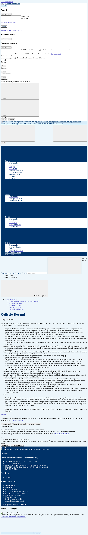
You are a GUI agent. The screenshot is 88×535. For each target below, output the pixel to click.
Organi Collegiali (11, 299)
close (3, 143)
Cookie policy (10, 485)
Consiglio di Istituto (16, 309)
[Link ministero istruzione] (10, 4)
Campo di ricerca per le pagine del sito (14, 273)
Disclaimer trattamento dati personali (13, 517)
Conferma (11, 119)
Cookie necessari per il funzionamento (14, 439)
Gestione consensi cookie (13, 499)
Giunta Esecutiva (15, 307)
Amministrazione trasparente (14, 501)
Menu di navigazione (40, 296)
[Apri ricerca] (70, 133)
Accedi (4, 6)
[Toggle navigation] (18, 133)
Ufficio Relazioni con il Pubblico (16, 491)
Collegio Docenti (15, 305)
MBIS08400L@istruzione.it (28, 465)
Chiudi (4, 66)
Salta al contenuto (7, 2)
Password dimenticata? (8, 23)
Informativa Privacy (12, 489)
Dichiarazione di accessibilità (15, 493)
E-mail (23, 50)
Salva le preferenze (17, 445)
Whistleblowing (10, 497)
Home (83, 258)
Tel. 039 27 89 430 (14, 463)
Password (24, 19)
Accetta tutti (33, 424)
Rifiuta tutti (18, 424)
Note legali (9, 487)
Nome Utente (25, 16)
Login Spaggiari (56, 54)
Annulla (4, 119)
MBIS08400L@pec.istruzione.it (28, 467)
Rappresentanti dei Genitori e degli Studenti (24, 301)
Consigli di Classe (15, 303)
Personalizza (6, 424)
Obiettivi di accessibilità (13, 495)
